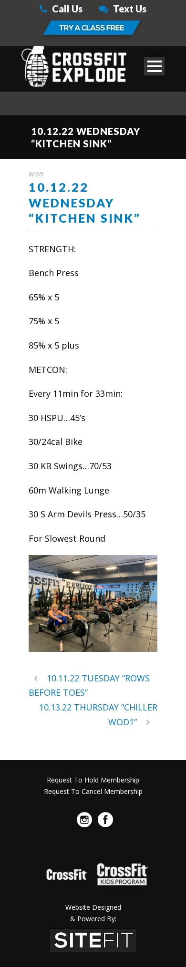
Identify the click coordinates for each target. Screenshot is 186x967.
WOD (36, 174)
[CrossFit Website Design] (93, 939)
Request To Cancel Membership (93, 791)
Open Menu (154, 66)
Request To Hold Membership (93, 779)
